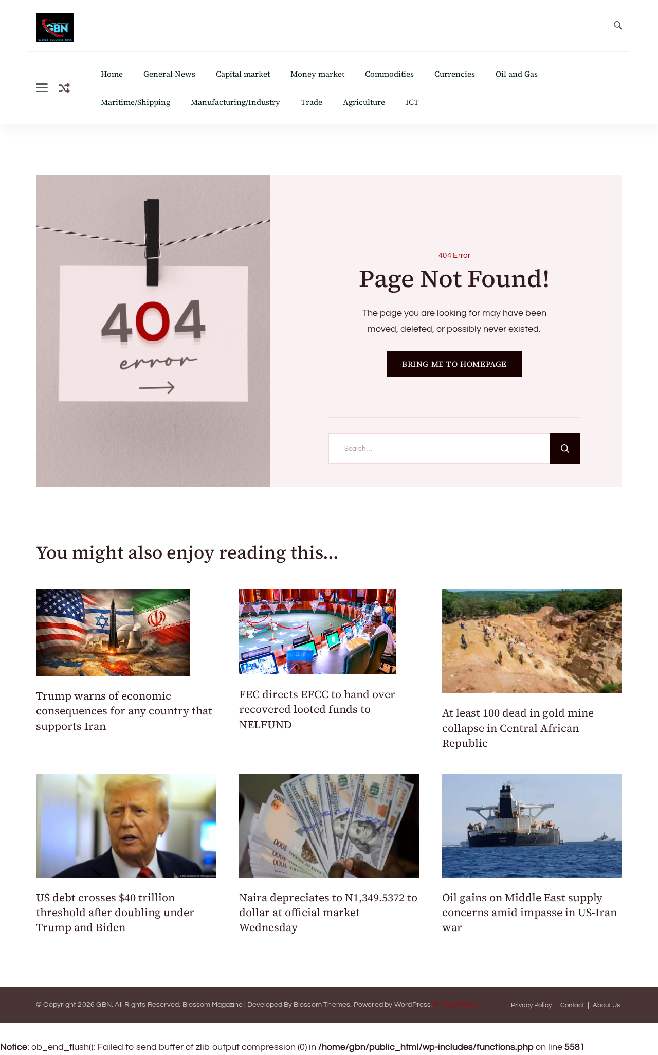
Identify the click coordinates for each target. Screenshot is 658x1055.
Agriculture (364, 102)
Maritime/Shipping (135, 102)
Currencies (454, 74)
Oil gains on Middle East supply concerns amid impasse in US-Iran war (529, 912)
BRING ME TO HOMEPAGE (454, 364)
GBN (104, 1004)
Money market (317, 74)
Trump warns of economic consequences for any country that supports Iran (124, 711)
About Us (606, 1005)
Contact (572, 1005)
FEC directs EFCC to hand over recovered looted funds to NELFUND (317, 709)
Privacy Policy (455, 1004)
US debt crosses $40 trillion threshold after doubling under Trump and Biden (115, 912)
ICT (412, 102)
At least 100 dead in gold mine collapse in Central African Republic (518, 727)
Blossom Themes (322, 1004)
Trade (311, 102)
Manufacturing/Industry (235, 102)
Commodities (389, 74)
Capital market (243, 74)
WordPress (412, 1004)
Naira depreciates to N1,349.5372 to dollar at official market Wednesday (328, 912)
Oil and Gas (517, 74)
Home (112, 74)
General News (169, 74)
